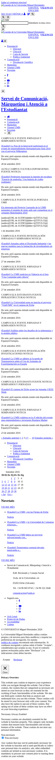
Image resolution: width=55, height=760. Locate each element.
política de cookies (9, 642)
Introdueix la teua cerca (39, 23)
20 (6, 488)
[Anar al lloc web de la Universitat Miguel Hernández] (22, 5)
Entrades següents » (44, 438)
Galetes (10, 624)
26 (3, 491)
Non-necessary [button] (8, 735)
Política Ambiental (21, 57)
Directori (17, 49)
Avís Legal (12, 616)
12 (3, 485)
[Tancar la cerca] (3, 29)
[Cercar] (3, 26)
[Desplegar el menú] (8, 17)
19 (3, 488)
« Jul (3, 494)
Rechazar (17, 659)
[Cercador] (33, 14)
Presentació (12, 46)
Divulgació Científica (23, 62)
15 (12, 485)
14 (9, 485)
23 (15, 488)
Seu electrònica (12, 14)
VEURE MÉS (8, 507)
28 (9, 491)
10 (33, 438)
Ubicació (17, 51)
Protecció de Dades (16, 619)
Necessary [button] (6, 714)
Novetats (11, 70)
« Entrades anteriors (10, 438)
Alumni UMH (13, 67)
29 (12, 491)
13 (6, 485)
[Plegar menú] (5, 41)
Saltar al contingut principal (14, 2)
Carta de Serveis (20, 54)
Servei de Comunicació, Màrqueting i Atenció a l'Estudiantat (24, 104)
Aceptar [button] (6, 659)
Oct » (9, 494)
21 (9, 488)
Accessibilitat (13, 622)
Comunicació (13, 59)
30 (15, 491)
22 (12, 488)
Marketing (12, 65)
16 (15, 485)
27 (6, 491)
